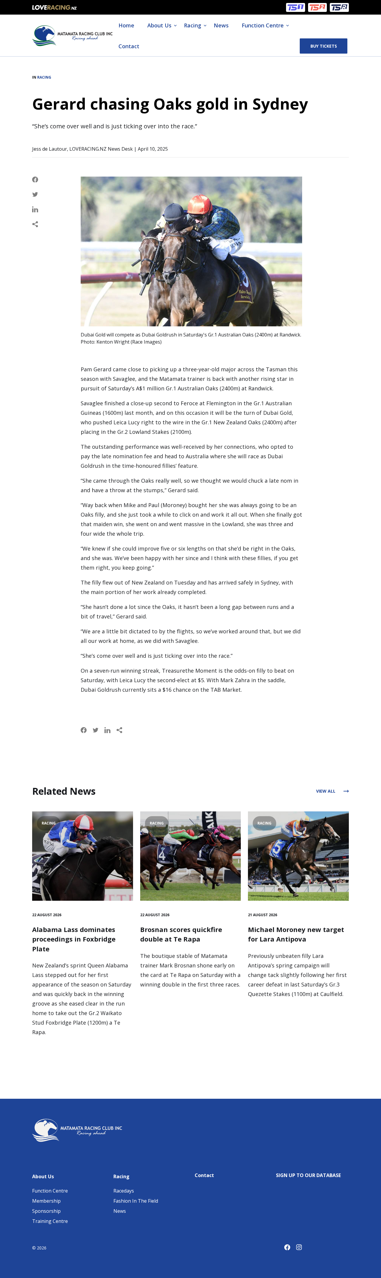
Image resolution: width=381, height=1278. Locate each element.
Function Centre (263, 25)
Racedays (123, 1190)
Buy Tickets (323, 46)
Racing (192, 25)
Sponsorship (46, 1211)
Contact (128, 46)
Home (126, 25)
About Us (159, 25)
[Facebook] (290, 1248)
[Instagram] (302, 1248)
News (221, 25)
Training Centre (50, 1221)
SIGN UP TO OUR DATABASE (308, 1175)
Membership (46, 1201)
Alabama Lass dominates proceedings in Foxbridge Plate (73, 939)
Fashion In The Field (135, 1201)
